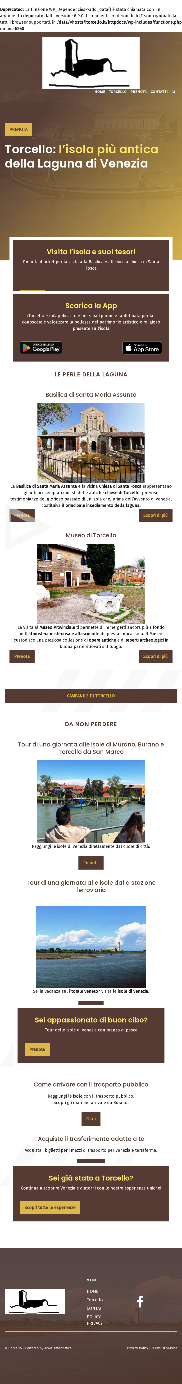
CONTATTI (159, 92)
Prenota (91, 862)
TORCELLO (118, 92)
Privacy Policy (137, 1348)
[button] (173, 91)
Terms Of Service (164, 1348)
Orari (91, 1118)
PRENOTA (139, 92)
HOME (100, 92)
